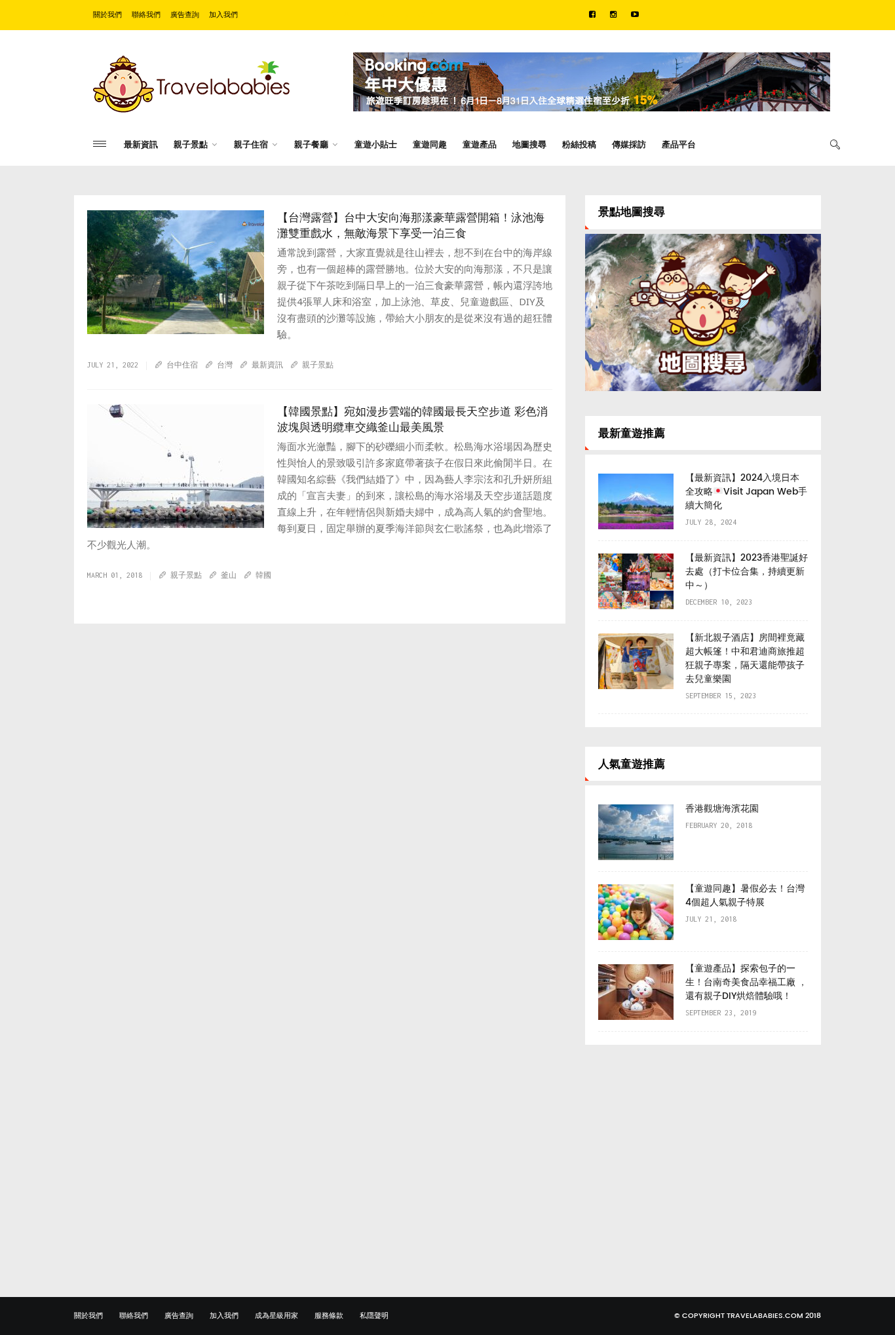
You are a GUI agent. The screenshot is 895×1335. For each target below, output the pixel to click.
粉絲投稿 (579, 145)
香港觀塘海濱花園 (722, 808)
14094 (118, 339)
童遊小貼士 (375, 145)
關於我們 (107, 15)
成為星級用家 (276, 1316)
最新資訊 (141, 145)
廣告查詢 (184, 15)
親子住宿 (251, 145)
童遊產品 (480, 145)
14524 (118, 532)
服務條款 (328, 1316)
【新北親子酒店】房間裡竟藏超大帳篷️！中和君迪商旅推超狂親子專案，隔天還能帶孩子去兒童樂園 (745, 658)
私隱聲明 (374, 1316)
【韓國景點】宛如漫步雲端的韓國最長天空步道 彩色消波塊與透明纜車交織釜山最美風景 (412, 420)
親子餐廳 (311, 145)
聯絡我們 (146, 15)
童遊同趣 (430, 145)
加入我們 (223, 15)
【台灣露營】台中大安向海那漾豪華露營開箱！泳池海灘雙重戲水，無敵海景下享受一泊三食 (410, 226)
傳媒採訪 (629, 145)
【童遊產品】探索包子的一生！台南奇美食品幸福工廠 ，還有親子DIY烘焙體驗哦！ (746, 982)
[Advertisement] (703, 1156)
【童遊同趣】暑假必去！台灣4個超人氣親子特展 (745, 895)
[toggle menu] (99, 144)
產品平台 (679, 145)
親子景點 (191, 145)
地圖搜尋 (529, 145)
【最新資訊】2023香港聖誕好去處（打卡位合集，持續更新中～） (746, 571)
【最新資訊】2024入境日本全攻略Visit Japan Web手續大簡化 (746, 491)
